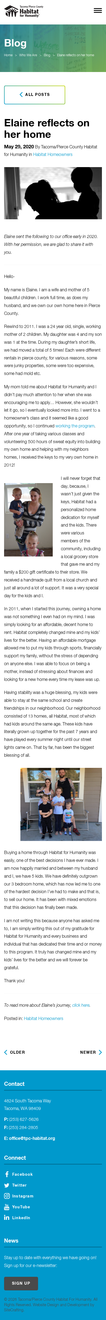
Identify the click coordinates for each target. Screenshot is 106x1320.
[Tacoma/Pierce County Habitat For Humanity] (23, 11)
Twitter (19, 1185)
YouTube (21, 1207)
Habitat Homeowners (53, 155)
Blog (47, 55)
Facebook (22, 1175)
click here (80, 1005)
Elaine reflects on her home (75, 55)
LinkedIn (21, 1218)
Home (8, 55)
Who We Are (28, 55)
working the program (74, 426)
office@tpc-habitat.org (32, 1138)
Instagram (23, 1196)
